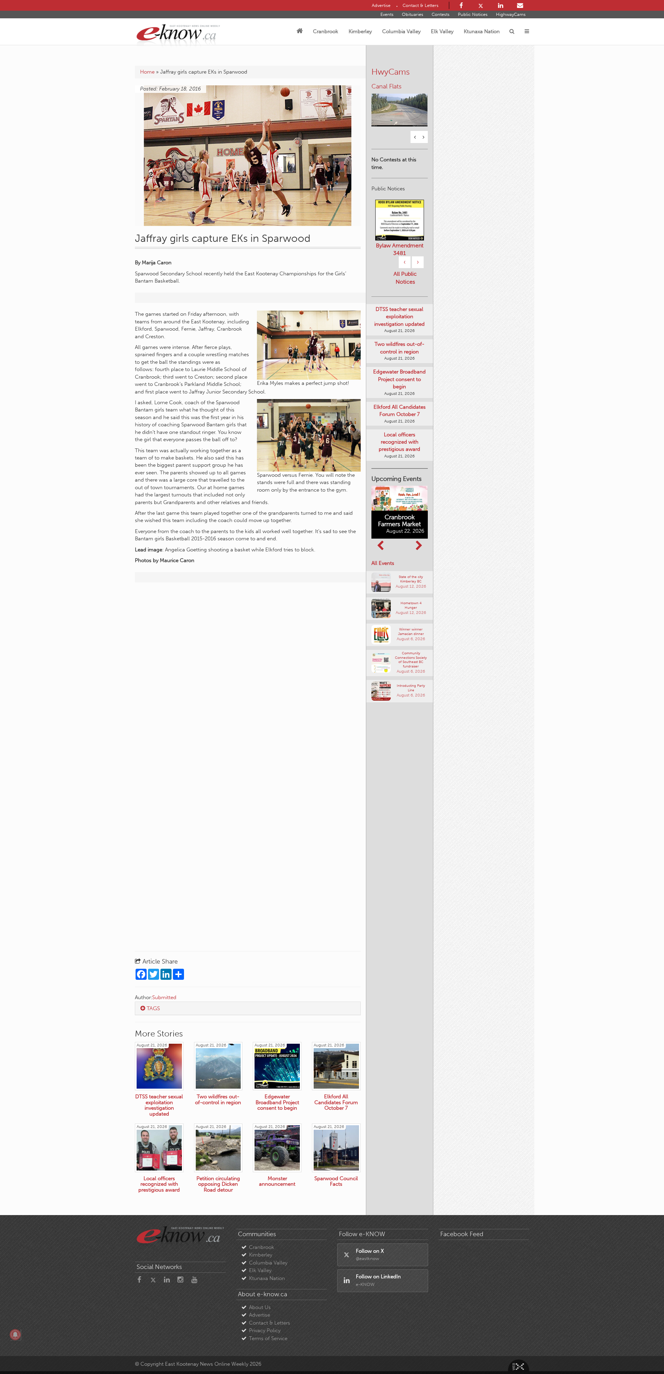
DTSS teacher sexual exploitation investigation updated (399, 316)
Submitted (164, 997)
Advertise (259, 1315)
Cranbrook (325, 31)
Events (387, 14)
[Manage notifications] (15, 1334)
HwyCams (390, 72)
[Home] (299, 31)
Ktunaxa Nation (482, 31)
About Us (260, 1307)
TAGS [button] (152, 1008)
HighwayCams (511, 14)
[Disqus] (248, 676)
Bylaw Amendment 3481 (399, 249)
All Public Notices (405, 278)
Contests (441, 14)
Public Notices (473, 14)
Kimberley (360, 31)
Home (147, 72)
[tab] (247, 1008)
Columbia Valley (401, 31)
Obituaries (412, 14)
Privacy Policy (264, 1330)
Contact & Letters (269, 1323)
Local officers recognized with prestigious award (399, 442)
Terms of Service (268, 1338)
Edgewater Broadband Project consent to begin (399, 379)
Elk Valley (442, 31)
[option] (399, 106)
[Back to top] (643, 1353)
